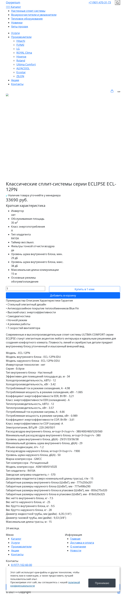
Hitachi (20, 41)
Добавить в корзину (63, 295)
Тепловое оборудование (27, 18)
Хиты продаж (19, 26)
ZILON (20, 76)
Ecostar (21, 72)
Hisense (21, 56)
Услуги (15, 33)
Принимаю (102, 583)
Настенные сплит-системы (28, 11)
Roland (20, 60)
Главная (75, 539)
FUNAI (20, 45)
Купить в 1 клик (84, 289)
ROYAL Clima (24, 52)
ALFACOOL (23, 68)
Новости (75, 550)
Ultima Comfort (26, 64)
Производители (21, 37)
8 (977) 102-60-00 (21, 565)
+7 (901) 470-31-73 (100, 2)
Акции (15, 80)
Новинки (16, 22)
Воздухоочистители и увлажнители (33, 15)
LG (18, 49)
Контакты (17, 84)
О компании (78, 546)
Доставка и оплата (82, 542)
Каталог (16, 539)
